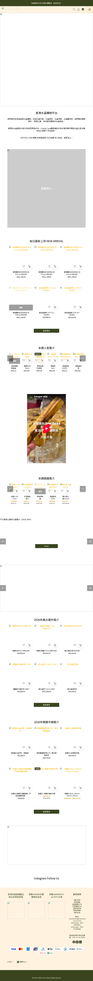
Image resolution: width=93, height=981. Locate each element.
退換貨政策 (77, 908)
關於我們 (77, 900)
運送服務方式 (77, 904)
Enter (46, 546)
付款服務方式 (77, 906)
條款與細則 (77, 910)
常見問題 (77, 902)
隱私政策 (77, 912)
